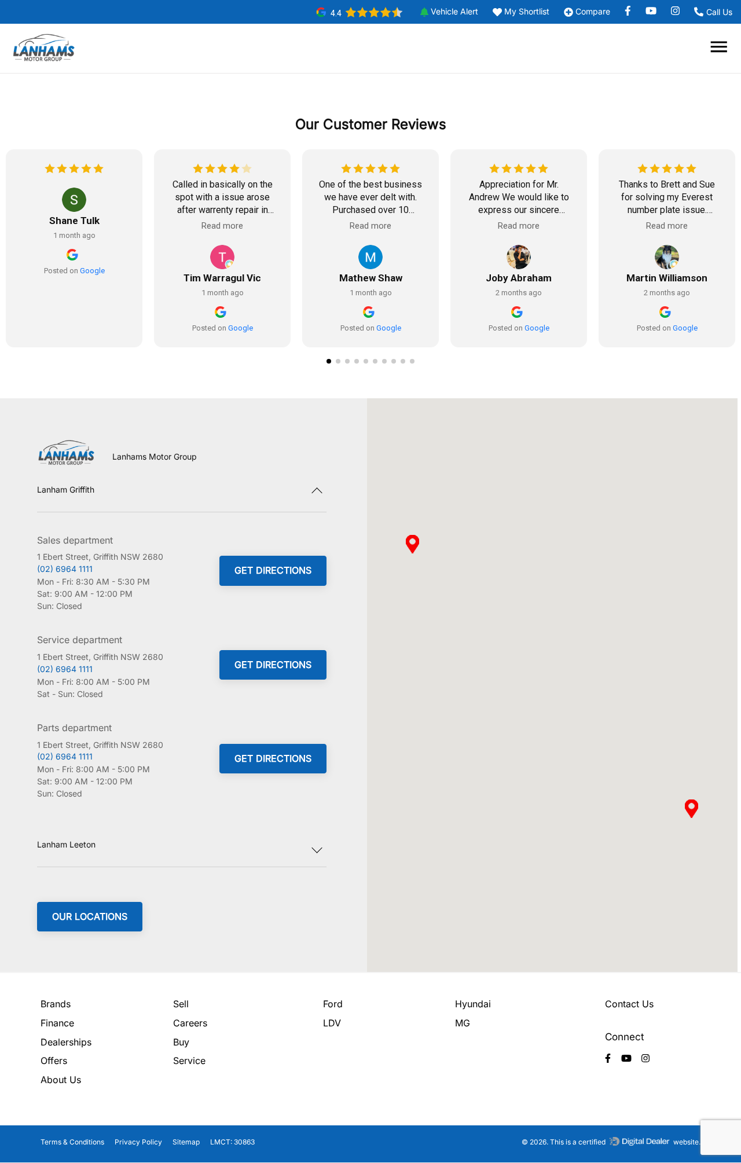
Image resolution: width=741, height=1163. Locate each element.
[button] (445, 12)
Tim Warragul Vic (222, 278)
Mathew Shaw (370, 278)
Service (189, 1060)
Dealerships (66, 1042)
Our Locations (89, 916)
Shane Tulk (74, 220)
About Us (61, 1079)
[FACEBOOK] (632, 12)
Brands (56, 1004)
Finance (57, 1023)
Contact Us (629, 1004)
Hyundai (473, 1004)
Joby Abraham (519, 278)
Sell (181, 1004)
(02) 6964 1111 (65, 569)
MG (462, 1023)
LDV (332, 1023)
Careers (190, 1023)
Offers (54, 1060)
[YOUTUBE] (655, 12)
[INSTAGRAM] (674, 12)
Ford (333, 1004)
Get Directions (272, 570)
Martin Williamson (666, 278)
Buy (181, 1042)
